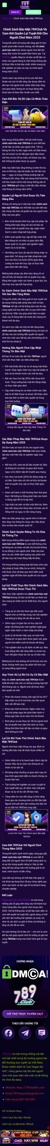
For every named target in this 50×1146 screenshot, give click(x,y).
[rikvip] (25, 1134)
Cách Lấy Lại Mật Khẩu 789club (17, 1124)
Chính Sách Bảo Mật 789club (16, 1117)
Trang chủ (7, 18)
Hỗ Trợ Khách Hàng (11, 1111)
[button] (4, 5)
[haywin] (25, 1141)
